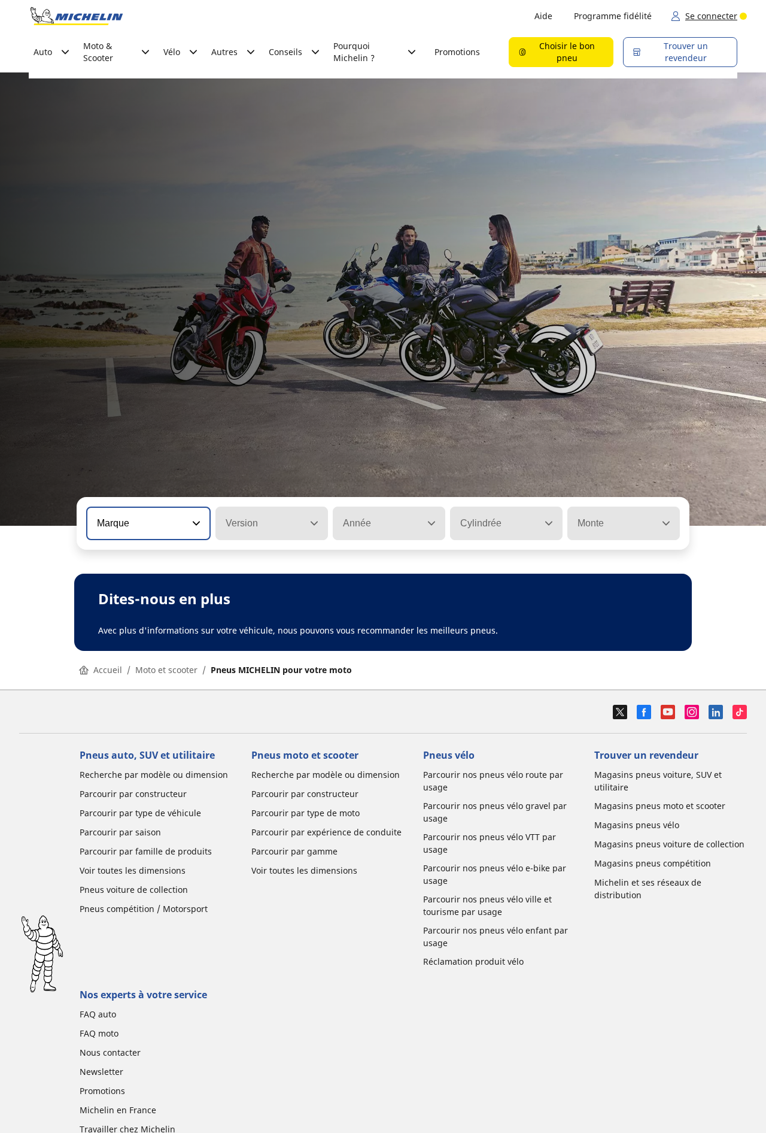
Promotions (457, 51)
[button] (195, 523)
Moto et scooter (166, 669)
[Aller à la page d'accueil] (76, 16)
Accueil (107, 669)
